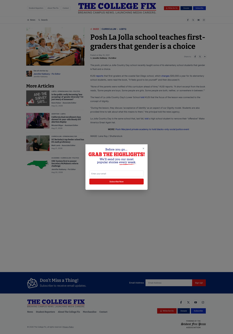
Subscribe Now (116, 181)
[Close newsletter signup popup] (143, 148)
